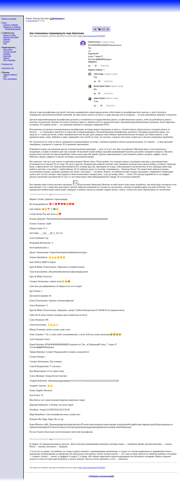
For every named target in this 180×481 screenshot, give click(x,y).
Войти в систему (9, 19)
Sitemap (6, 39)
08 (33, 21)
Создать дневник (10, 25)
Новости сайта (9, 35)
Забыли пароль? (10, 74)
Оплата (6, 41)
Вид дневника (9, 60)
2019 (30, 21)
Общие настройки (10, 37)
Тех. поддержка (10, 79)
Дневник (6, 54)
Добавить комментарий (101, 476)
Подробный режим (13, 29)
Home (4, 23)
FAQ (5, 77)
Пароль (6, 58)
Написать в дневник (11, 27)
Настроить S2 (8, 68)
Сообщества (7, 64)
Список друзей (9, 52)
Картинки (7, 56)
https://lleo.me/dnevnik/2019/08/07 (91, 36)
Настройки (7, 50)
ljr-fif (5, 43)
